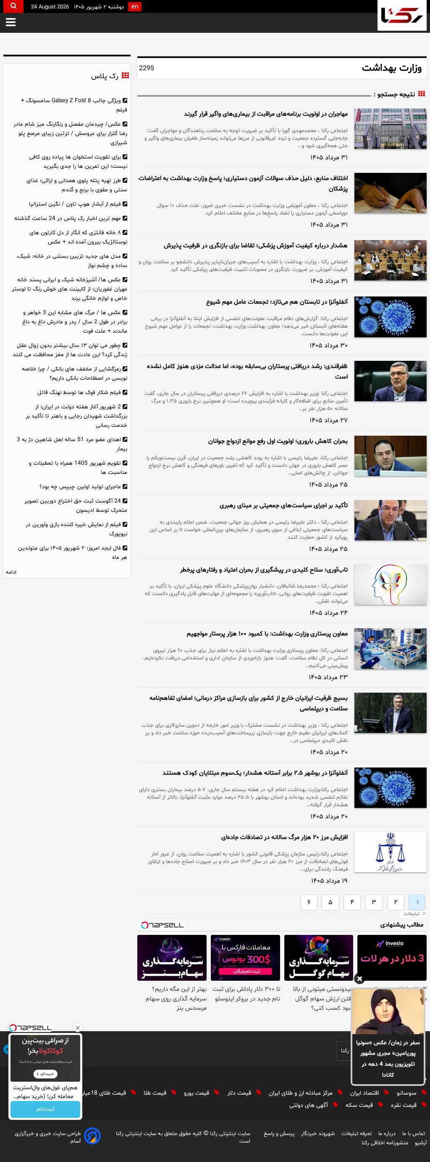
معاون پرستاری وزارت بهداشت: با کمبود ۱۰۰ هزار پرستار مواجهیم (267, 634)
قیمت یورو (197, 1093)
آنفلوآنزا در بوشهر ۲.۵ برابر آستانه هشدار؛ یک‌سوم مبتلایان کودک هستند (255, 773)
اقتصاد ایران (365, 1093)
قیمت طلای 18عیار (104, 1093)
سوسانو (407, 1093)
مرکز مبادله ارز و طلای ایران (301, 1093)
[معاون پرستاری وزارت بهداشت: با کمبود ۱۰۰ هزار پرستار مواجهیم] (390, 648)
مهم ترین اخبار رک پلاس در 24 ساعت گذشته (67, 218)
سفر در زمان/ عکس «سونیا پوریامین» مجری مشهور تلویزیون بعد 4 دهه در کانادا (388, 1059)
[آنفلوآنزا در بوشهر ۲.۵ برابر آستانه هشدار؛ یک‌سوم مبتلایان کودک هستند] (390, 788)
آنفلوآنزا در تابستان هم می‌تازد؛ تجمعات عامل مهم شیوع (277, 302)
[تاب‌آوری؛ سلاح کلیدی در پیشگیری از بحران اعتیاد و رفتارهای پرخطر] (390, 584)
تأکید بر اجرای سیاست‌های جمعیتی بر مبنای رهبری (284, 505)
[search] (13, 6)
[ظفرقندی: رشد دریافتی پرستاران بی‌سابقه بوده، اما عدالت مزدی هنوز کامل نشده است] (390, 381)
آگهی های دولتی (309, 1105)
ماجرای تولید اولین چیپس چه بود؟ (80, 487)
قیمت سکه (360, 1105)
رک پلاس (104, 76)
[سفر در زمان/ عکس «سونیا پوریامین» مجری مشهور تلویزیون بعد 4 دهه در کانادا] (388, 1011)
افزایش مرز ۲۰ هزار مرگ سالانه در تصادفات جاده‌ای (284, 837)
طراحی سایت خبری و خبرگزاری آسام (48, 1137)
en (134, 7)
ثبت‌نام (46, 1110)
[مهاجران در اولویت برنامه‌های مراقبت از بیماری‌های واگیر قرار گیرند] (390, 129)
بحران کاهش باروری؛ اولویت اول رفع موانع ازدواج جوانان (278, 441)
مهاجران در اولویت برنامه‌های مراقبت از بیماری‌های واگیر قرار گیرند (266, 114)
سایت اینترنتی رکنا (229, 1134)
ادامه (11, 572)
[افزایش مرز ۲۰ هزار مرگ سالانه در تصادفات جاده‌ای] (390, 852)
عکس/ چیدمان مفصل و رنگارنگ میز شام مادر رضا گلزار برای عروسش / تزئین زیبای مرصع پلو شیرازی (70, 133)
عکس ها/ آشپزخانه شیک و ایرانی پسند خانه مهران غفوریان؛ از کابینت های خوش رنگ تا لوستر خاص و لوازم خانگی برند (69, 289)
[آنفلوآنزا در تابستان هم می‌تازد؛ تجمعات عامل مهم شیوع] (390, 316)
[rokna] (402, 15)
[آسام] (92, 1137)
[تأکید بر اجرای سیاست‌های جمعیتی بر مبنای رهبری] (390, 520)
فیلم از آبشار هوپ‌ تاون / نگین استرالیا (75, 204)
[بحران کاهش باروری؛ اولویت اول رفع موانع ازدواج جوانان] (390, 456)
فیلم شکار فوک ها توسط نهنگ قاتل (79, 393)
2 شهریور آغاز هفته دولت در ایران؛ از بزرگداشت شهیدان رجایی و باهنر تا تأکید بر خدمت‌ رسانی (76, 416)
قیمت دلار (240, 1093)
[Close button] (77, 1028)
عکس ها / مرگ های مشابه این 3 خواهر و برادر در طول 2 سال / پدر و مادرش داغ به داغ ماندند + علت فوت (74, 322)
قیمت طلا (156, 1093)
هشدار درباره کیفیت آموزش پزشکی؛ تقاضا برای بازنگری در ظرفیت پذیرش (256, 245)
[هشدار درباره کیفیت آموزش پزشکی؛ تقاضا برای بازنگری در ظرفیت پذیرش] (390, 260)
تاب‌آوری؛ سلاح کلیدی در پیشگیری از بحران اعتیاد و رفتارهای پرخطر (264, 570)
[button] (10, 23)
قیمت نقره (404, 1105)
